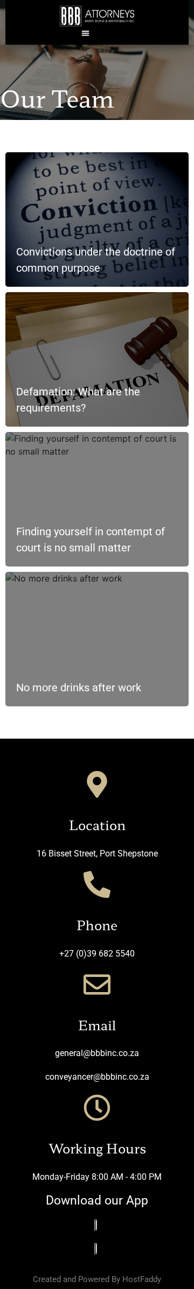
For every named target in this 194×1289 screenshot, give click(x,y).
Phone (97, 924)
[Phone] (97, 884)
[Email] (97, 984)
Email (97, 1024)
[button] (86, 33)
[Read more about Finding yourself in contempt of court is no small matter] (97, 499)
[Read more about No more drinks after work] (97, 639)
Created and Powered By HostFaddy (97, 1279)
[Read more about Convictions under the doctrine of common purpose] (97, 219)
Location (97, 824)
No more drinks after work (78, 687)
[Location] (97, 784)
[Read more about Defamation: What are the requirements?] (97, 359)
